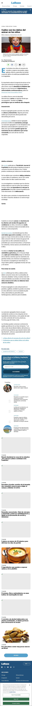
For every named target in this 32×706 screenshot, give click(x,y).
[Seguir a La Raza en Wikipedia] (13, 667)
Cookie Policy (12, 692)
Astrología (17, 384)
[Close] (29, 685)
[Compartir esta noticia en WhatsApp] (8, 64)
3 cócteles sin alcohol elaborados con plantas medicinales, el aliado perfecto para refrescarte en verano (14, 620)
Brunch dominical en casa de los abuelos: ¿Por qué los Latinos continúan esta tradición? (15, 458)
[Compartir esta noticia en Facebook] (12, 64)
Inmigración (4, 677)
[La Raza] (16, 3)
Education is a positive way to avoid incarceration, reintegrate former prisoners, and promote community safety (21, 399)
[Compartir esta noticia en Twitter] (16, 64)
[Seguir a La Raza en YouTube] (7, 667)
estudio (5, 165)
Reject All (16, 699)
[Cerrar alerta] (30, 10)
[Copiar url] (23, 64)
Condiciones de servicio (19, 376)
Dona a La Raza (6, 6)
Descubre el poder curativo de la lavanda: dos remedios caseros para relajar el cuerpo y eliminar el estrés (15, 486)
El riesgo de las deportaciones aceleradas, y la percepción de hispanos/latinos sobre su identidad (21, 429)
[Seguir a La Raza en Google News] (10, 667)
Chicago (15, 6)
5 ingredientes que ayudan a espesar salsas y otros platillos (14, 568)
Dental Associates (6, 233)
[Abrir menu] (2, 3)
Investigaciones (6, 121)
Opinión (18, 677)
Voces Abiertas (5, 680)
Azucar (21, 351)
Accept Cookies (16, 703)
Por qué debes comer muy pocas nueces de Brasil (15, 647)
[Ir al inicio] (7, 664)
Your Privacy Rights (16, 694)
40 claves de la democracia (22, 680)
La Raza (3, 26)
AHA (4, 273)
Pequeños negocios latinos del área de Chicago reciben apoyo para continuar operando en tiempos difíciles (21, 419)
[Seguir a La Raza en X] (4, 667)
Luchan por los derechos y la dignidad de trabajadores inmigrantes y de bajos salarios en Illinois (21, 409)
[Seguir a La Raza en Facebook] (1, 667)
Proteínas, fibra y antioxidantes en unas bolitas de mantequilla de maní (15, 594)
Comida (15, 26)
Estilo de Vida (9, 26)
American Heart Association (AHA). (11, 92)
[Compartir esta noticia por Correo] (19, 64)
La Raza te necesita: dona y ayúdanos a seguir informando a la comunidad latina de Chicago (14, 12)
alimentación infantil (9, 351)
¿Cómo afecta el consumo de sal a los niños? (16, 338)
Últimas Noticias (20, 675)
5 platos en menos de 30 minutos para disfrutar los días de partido (14, 542)
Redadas (22, 6)
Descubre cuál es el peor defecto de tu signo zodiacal (21, 387)
